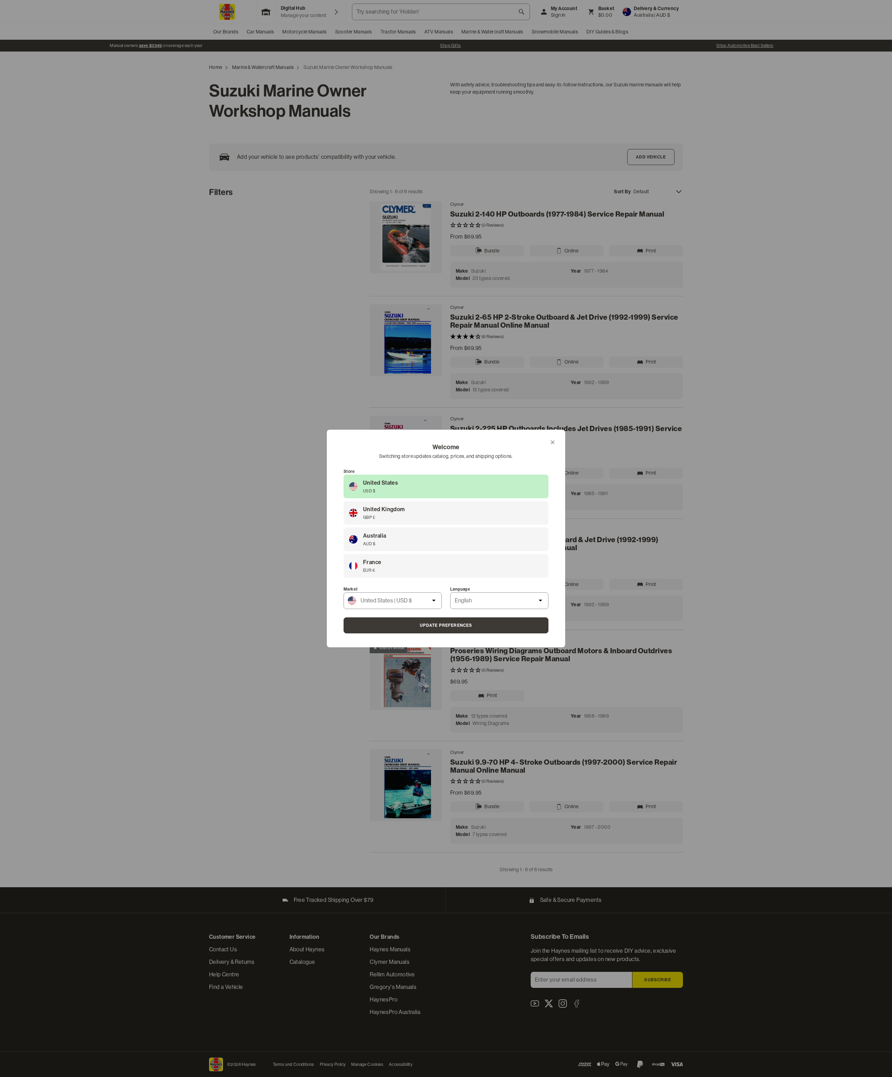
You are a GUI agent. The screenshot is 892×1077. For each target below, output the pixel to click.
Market (350, 589)
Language (460, 589)
